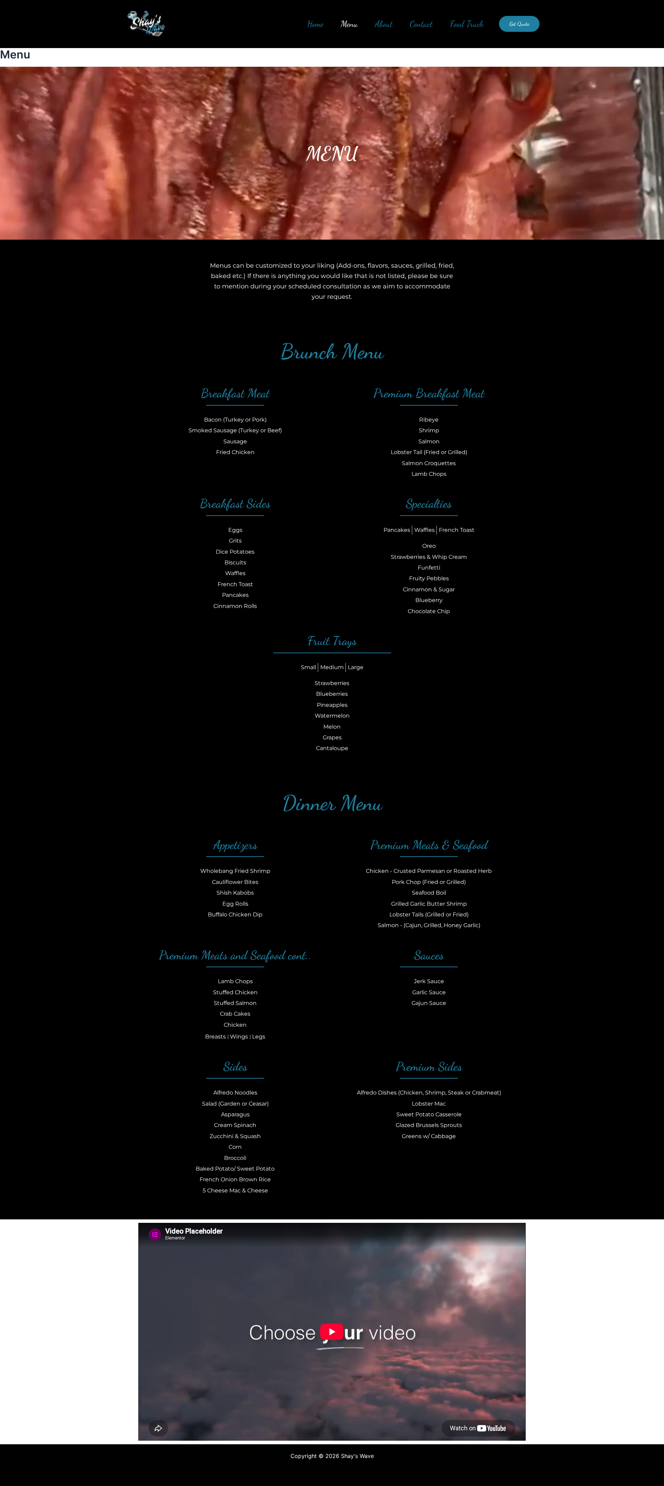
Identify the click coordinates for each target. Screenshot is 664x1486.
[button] (519, 24)
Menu (349, 24)
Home (315, 24)
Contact (421, 24)
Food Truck (466, 24)
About (384, 24)
